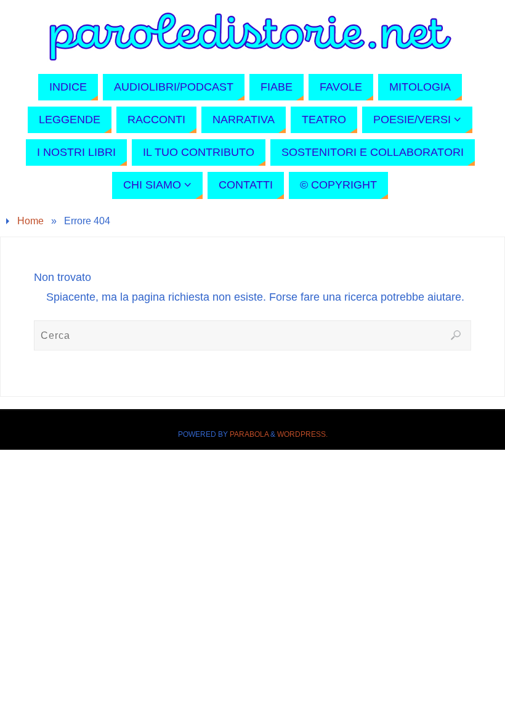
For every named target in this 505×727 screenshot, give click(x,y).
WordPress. (302, 434)
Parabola (249, 434)
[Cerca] (456, 335)
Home (30, 220)
